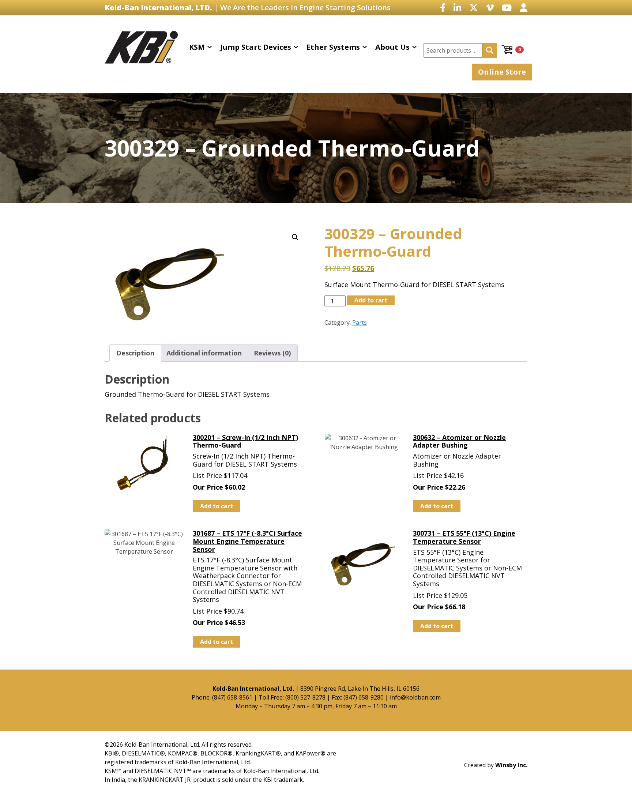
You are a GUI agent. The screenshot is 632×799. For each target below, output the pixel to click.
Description (135, 352)
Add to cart (370, 300)
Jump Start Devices (255, 47)
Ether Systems (333, 47)
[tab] (135, 353)
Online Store (502, 72)
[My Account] (523, 7)
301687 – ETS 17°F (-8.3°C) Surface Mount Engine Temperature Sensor (247, 541)
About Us (392, 47)
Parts (359, 323)
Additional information (204, 352)
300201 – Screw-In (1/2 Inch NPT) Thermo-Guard (245, 441)
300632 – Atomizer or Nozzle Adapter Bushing (459, 441)
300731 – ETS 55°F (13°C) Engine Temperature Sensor (464, 537)
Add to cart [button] (216, 506)
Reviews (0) (272, 352)
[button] (295, 237)
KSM (197, 47)
